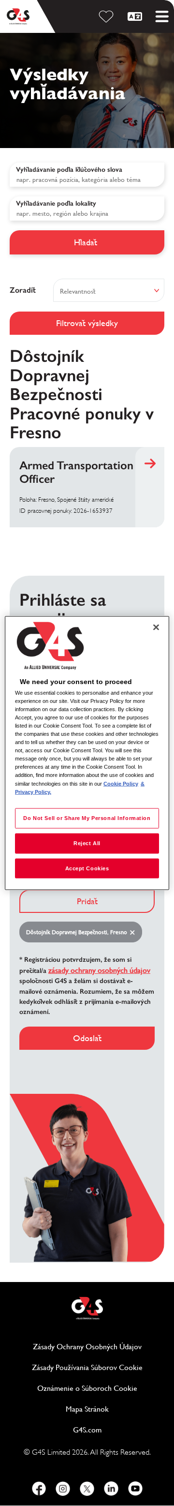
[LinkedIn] (111, 1488)
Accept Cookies (87, 868)
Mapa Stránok (87, 1409)
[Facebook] (38, 1488)
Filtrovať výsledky (87, 323)
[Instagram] (63, 1488)
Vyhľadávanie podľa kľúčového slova (69, 169)
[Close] (156, 627)
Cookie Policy (120, 783)
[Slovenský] (136, 16)
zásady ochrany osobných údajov (99, 970)
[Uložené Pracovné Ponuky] (108, 16)
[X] (87, 1488)
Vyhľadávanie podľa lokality (56, 203)
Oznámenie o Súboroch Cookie (87, 1388)
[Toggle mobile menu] (162, 16)
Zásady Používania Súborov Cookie (98, 1367)
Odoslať (87, 1038)
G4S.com (118, 1429)
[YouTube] (135, 1488)
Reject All (87, 843)
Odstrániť (134, 932)
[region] (87, 753)
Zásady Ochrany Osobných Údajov (98, 1346)
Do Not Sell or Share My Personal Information (86, 817)
